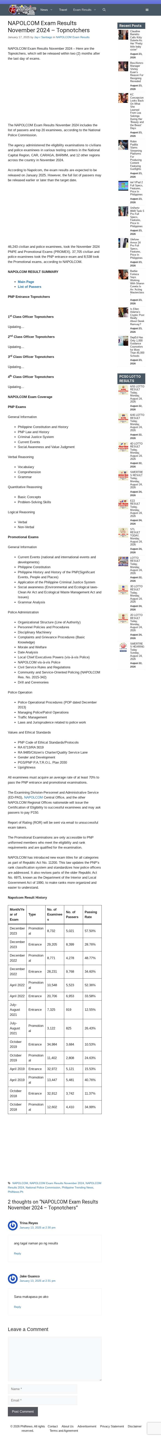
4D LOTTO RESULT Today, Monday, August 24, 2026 (136, 451)
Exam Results (82, 9)
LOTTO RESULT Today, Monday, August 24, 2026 (136, 565)
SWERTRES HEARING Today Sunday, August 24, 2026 (137, 651)
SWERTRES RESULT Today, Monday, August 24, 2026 (136, 480)
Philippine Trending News (77, 1187)
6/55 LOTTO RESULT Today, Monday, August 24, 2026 (137, 394)
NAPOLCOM (33, 797)
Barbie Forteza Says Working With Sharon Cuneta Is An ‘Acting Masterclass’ (137, 283)
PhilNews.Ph (15, 1191)
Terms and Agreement (64, 1430)
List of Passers (29, 287)
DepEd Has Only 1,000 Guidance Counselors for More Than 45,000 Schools (137, 346)
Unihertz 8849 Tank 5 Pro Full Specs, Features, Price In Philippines (137, 217)
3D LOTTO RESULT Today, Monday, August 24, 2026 (136, 594)
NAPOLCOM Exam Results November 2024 (57, 1183)
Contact (53, 1426)
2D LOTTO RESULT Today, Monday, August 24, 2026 (136, 623)
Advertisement (87, 1426)
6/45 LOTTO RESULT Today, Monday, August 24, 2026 (137, 422)
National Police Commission (43, 1187)
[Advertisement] (55, 93)
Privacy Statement (112, 1426)
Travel (63, 9)
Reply (17, 1253)
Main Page (26, 282)
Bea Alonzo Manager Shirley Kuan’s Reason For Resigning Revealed (136, 72)
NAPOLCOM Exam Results (73, 37)
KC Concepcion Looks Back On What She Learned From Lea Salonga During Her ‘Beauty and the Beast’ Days (137, 111)
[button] (104, 10)
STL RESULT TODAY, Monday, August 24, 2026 (136, 537)
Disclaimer (135, 1426)
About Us (68, 1426)
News (44, 9)
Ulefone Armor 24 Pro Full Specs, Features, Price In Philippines (136, 248)
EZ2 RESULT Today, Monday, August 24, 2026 (136, 508)
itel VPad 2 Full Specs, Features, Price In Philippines (136, 188)
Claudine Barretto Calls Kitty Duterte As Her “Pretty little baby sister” (136, 40)
